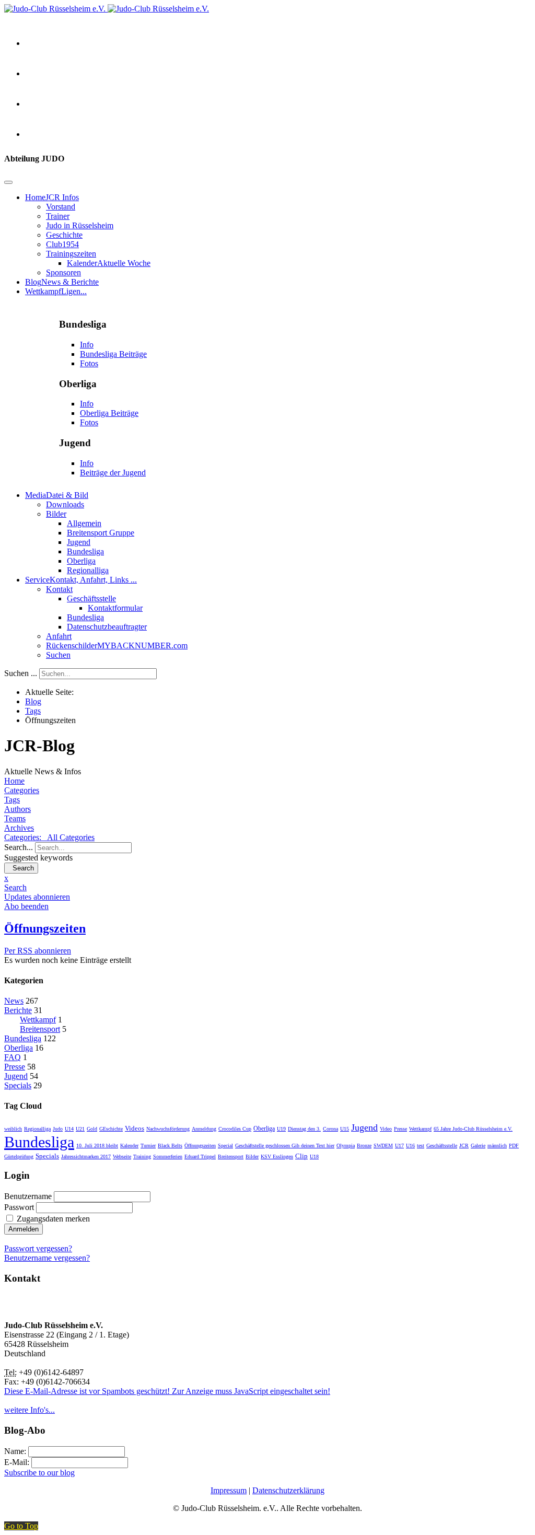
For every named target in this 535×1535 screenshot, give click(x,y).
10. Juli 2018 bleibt (97, 1145)
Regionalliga (37, 1129)
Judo (58, 1129)
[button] (267, 887)
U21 (80, 1129)
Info (87, 344)
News (14, 1000)
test (420, 1145)
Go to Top (21, 1525)
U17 (399, 1145)
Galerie (478, 1145)
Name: (16, 1451)
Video (386, 1129)
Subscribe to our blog (39, 1472)
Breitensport (40, 1029)
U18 (314, 1156)
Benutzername (28, 1196)
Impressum (229, 1490)
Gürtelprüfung (18, 1156)
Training (142, 1156)
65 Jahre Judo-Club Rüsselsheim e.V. (473, 1129)
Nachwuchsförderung (168, 1129)
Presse (14, 1066)
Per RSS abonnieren (37, 950)
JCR (464, 1145)
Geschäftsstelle (441, 1145)
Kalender (129, 1145)
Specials (17, 1085)
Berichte (18, 1010)
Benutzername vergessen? (47, 1257)
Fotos (89, 363)
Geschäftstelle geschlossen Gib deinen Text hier (284, 1145)
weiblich (13, 1129)
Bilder (252, 1156)
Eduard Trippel (200, 1156)
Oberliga (18, 1047)
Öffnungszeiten (200, 1145)
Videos (134, 1128)
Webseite (122, 1156)
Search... (18, 847)
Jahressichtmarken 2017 (86, 1156)
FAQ (12, 1057)
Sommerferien (167, 1156)
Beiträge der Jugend (113, 472)
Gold (92, 1129)
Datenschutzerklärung (288, 1490)
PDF (514, 1145)
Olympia (345, 1145)
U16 (410, 1145)
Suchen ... (20, 673)
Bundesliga (22, 1038)
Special (225, 1145)
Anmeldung (204, 1129)
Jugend (16, 1076)
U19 (281, 1129)
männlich (497, 1145)
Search (21, 868)
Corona (330, 1129)
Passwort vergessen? (38, 1248)
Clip (301, 1156)
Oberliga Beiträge (109, 413)
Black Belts (170, 1145)
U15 (344, 1129)
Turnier (148, 1145)
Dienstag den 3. (304, 1129)
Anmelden (23, 1229)
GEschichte (111, 1129)
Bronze (364, 1145)
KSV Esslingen (277, 1156)
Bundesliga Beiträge (113, 354)
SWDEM (383, 1145)
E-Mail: (17, 1462)
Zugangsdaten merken (53, 1218)
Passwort (19, 1207)
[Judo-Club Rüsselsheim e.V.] (106, 8)
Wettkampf (38, 1019)
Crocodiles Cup (234, 1129)
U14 (69, 1129)
